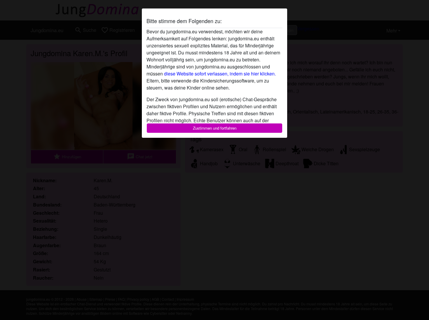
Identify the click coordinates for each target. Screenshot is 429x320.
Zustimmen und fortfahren (214, 128)
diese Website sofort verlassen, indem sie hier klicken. (220, 73)
